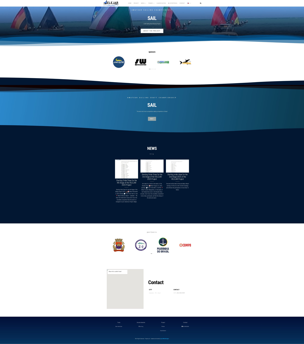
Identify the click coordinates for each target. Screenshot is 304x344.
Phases (150, 3)
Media (142, 3)
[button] (151, 253)
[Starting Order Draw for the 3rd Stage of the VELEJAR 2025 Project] (152, 166)
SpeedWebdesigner (164, 338)
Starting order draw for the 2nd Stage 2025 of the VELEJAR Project (177, 176)
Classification (161, 3)
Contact (182, 3)
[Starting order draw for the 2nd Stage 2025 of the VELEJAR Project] (177, 166)
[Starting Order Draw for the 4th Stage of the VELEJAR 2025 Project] (126, 169)
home (129, 3)
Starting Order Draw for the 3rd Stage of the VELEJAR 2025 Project (152, 176)
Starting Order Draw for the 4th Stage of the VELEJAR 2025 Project (126, 182)
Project (136, 3)
